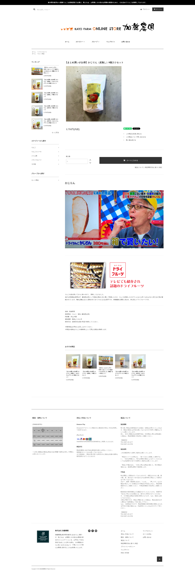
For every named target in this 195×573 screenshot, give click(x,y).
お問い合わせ (125, 41)
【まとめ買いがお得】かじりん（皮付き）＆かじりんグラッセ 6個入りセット (51, 121)
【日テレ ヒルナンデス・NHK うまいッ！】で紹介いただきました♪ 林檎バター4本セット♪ (51, 70)
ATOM (127, 553)
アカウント (146, 9)
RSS (122, 553)
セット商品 (41, 53)
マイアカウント (148, 531)
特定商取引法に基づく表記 (153, 167)
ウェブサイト (110, 41)
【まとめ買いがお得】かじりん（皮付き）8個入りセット (51, 107)
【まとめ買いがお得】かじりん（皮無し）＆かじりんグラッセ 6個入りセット (51, 81)
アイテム (159, 9)
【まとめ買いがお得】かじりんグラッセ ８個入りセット (122, 373)
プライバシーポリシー (128, 546)
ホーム (67, 41)
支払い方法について (127, 534)
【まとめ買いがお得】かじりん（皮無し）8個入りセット (51, 94)
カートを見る (147, 534)
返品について (139, 167)
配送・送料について (127, 537)
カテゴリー (79, 41)
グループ (95, 41)
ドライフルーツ (42, 52)
